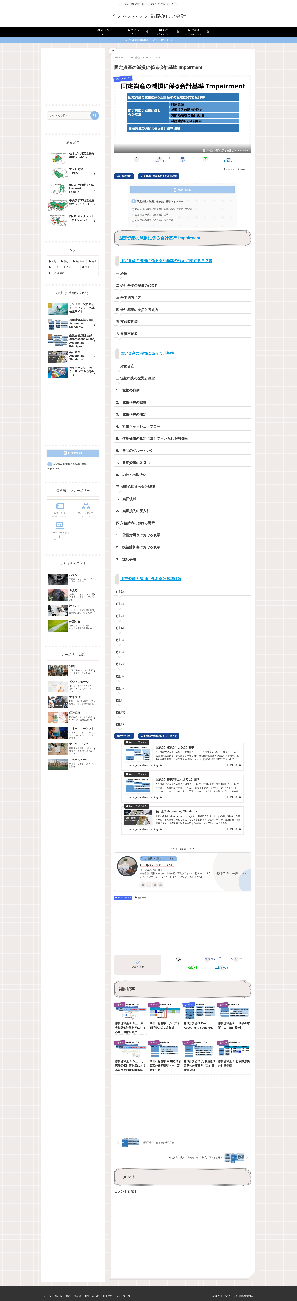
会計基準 (142, 897)
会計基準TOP (124, 176)
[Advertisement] (182, 927)
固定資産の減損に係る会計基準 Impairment (160, 201)
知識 (67, 1296)
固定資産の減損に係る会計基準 (151, 214)
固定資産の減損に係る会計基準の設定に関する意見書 (163, 209)
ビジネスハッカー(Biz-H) (157, 865)
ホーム (47, 1296)
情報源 (77, 1296)
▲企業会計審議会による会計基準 (159, 176)
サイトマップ (123, 1296)
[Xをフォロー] (149, 884)
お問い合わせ (92, 1296)
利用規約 (107, 1296)
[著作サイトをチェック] (143, 884)
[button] (94, 115)
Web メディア (124, 897)
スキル (58, 1296)
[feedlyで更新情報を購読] (154, 884)
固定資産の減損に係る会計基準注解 (154, 220)
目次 (180, 189)
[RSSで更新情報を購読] (160, 884)
